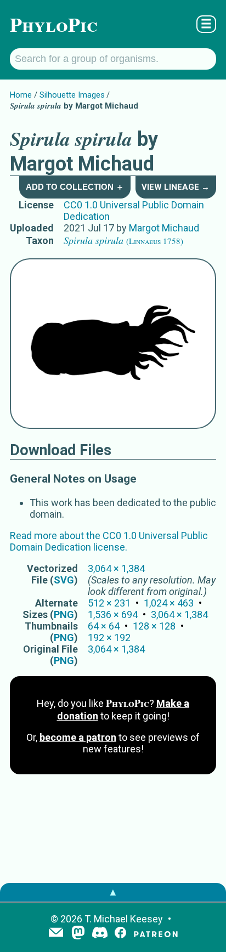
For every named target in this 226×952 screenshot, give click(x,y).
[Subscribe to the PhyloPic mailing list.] (56, 933)
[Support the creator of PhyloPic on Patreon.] (156, 933)
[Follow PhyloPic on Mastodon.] (78, 934)
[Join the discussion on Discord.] (100, 933)
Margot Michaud (164, 228)
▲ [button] (113, 892)
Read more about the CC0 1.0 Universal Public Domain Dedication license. (109, 541)
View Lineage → (176, 187)
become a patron (77, 737)
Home (21, 95)
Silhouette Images (72, 95)
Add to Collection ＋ (75, 186)
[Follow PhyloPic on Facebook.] (120, 933)
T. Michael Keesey (123, 919)
